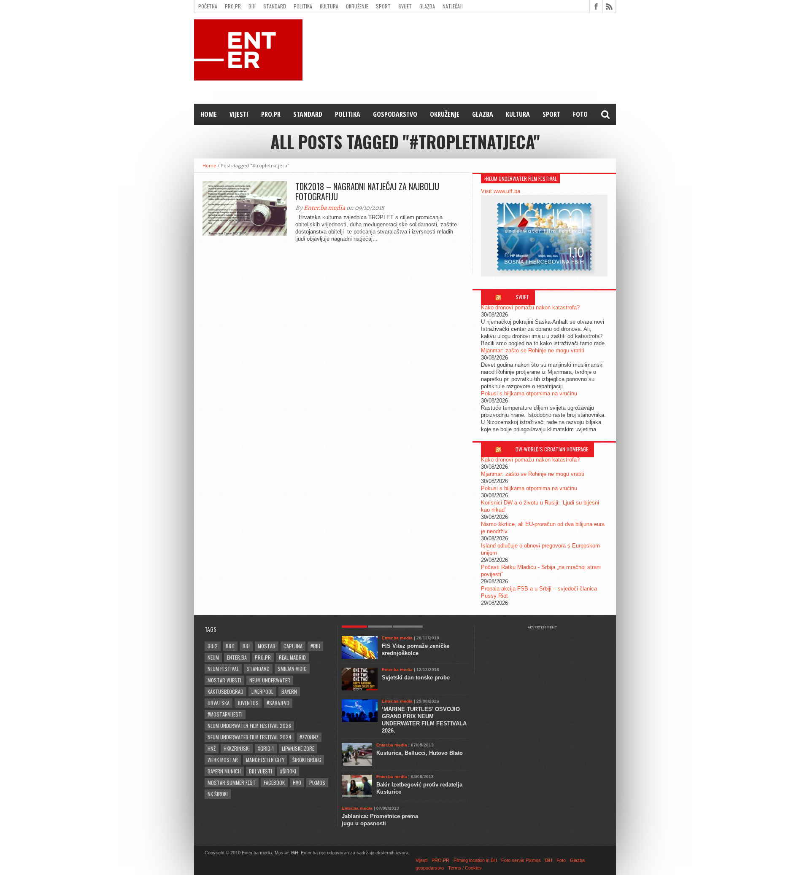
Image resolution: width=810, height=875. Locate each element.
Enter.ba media (324, 207)
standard (258, 668)
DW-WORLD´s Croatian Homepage (552, 449)
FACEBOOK (274, 782)
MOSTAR (266, 646)
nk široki (218, 793)
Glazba (427, 6)
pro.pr (263, 657)
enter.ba (237, 657)
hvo (297, 782)
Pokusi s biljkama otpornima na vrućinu (529, 393)
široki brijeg (306, 759)
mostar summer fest (232, 782)
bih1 (230, 646)
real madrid (292, 657)
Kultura (329, 6)
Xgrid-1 (266, 748)
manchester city (265, 759)
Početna (207, 6)
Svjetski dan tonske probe (416, 677)
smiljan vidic (292, 668)
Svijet (405, 6)
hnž (212, 748)
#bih (315, 646)
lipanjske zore (298, 748)
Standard (274, 6)
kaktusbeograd (225, 691)
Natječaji (453, 6)
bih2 (213, 646)
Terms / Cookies (465, 867)
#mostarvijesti (225, 714)
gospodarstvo (395, 114)
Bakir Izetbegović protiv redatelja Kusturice (419, 788)
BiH (252, 6)
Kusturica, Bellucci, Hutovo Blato (419, 753)
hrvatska (219, 702)
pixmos (317, 782)
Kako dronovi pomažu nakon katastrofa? (530, 307)
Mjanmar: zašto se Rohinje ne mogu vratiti (532, 350)
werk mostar (223, 759)
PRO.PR (233, 6)
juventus (248, 702)
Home (208, 114)
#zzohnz (309, 737)
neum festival (223, 668)
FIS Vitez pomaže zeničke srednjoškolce (415, 649)
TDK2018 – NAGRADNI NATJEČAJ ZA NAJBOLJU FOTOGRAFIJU (367, 191)
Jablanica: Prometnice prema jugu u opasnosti (380, 820)
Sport (383, 6)
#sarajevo (278, 702)
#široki (288, 771)
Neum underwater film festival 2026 (249, 725)
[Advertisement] (546, 650)
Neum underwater (269, 680)
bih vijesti (260, 771)
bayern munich (224, 771)
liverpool (262, 691)
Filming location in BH (475, 860)
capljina (293, 646)
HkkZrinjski (237, 748)
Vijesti (239, 114)
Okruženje (357, 6)
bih (246, 646)
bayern (289, 691)
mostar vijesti (224, 680)
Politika (303, 6)
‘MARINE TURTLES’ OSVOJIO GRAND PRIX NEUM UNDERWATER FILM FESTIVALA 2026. (424, 720)
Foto (580, 114)
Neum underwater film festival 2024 (250, 737)
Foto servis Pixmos (521, 860)
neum (213, 657)
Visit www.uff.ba (500, 191)
